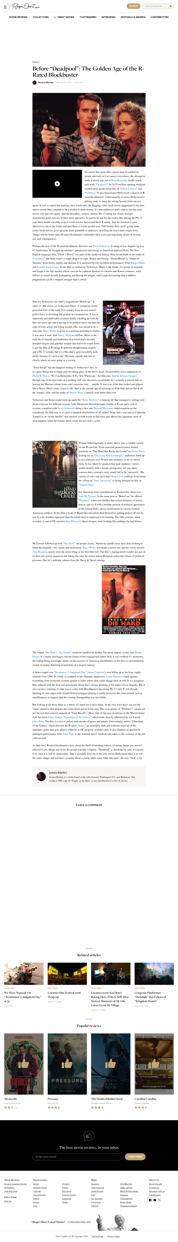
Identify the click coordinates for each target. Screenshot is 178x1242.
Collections (41, 17)
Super (81, 725)
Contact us (154, 1188)
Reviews (95, 1184)
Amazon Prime (40, 1188)
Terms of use (97, 1236)
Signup (133, 6)
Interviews (109, 17)
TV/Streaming (87, 17)
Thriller (65, 1202)
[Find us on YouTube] (155, 1200)
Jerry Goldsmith (66, 408)
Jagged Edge (86, 484)
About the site (155, 1184)
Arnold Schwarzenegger (124, 375)
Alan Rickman (40, 551)
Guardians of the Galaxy (77, 717)
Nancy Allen (64, 335)
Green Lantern (128, 188)
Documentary (39, 1195)
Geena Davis (138, 451)
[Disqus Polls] (89, 844)
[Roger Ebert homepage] (21, 6)
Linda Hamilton (114, 676)
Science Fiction (69, 1195)
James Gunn (54, 717)
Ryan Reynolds (119, 180)
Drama (36, 1198)
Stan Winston (72, 521)
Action (36, 1184)
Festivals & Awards (133, 17)
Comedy (37, 1191)
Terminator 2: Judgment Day (70, 672)
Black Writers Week (129, 1191)
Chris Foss (38, 721)
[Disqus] (89, 909)
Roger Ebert (125, 1202)
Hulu (35, 1206)
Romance (66, 1191)
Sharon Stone (76, 392)
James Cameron (95, 672)
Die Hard (69, 543)
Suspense (66, 1198)
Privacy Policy (114, 1236)
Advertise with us (157, 1191)
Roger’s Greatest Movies (15, 1184)
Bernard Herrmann (103, 408)
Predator (84, 500)
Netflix (65, 1188)
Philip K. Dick (40, 375)
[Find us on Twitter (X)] (159, 1200)
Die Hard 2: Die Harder (58, 652)
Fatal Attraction (102, 480)
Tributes (94, 1206)
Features (35, 62)
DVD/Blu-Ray (126, 1184)
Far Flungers (96, 1198)
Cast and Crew (10, 1191)
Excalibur (39, 258)
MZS (93, 1195)
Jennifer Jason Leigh (48, 267)
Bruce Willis (89, 547)
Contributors (160, 17)
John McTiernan (87, 496)
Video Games (126, 1188)
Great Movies (65, 17)
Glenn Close (116, 476)
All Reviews (9, 1188)
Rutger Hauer (138, 262)
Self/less (90, 192)
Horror (36, 1202)
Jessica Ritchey (45, 82)
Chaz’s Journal (97, 1188)
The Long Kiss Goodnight (108, 455)
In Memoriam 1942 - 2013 (79, 1222)
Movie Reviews (18, 17)
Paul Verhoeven (101, 246)
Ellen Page (68, 734)
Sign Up (7, 1201)
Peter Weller (50, 331)
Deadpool (101, 184)
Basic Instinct (90, 400)
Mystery (66, 1184)
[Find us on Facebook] (150, 1200)
